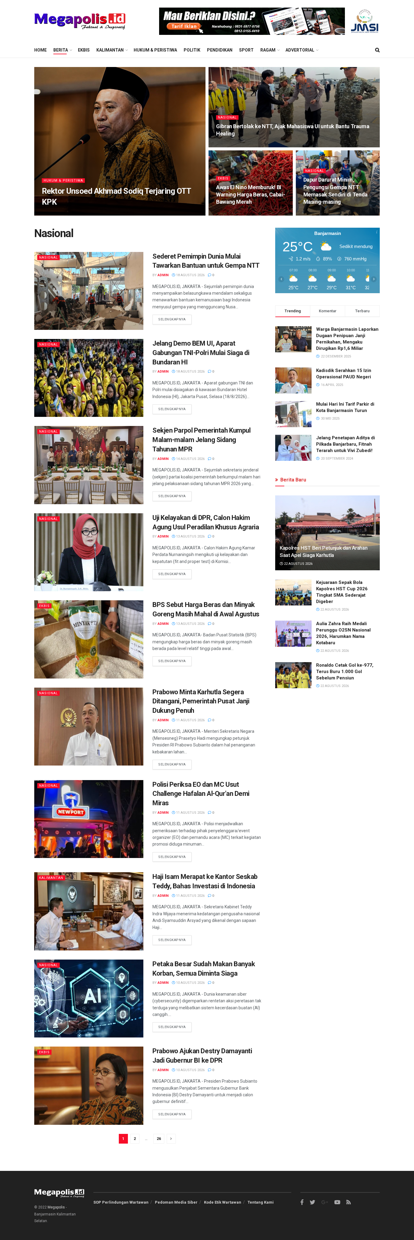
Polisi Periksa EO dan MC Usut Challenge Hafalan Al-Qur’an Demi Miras (200, 794)
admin (52, 214)
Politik (192, 50)
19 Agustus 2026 (234, 214)
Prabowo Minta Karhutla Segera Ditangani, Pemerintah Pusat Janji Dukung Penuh (200, 701)
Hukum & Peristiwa (155, 50)
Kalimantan (110, 50)
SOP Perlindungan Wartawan (121, 1202)
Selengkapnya (172, 319)
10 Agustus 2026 (190, 983)
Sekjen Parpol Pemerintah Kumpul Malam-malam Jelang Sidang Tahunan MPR (201, 440)
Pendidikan (219, 50)
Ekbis (84, 50)
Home (40, 50)
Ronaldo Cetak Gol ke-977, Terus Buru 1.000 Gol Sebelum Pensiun (344, 671)
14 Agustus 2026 (190, 459)
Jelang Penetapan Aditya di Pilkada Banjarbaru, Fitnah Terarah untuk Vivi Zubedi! (345, 444)
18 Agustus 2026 (190, 275)
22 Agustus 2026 (297, 564)
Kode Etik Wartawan (222, 1202)
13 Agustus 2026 (190, 536)
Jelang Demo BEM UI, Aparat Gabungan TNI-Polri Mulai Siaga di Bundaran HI (200, 353)
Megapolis (56, 1207)
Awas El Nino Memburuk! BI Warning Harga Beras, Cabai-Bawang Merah (250, 194)
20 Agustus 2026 (234, 145)
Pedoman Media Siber (176, 1202)
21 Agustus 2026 (79, 214)
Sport (246, 50)
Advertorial (299, 50)
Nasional (227, 117)
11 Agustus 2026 (190, 720)
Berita (60, 50)
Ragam (267, 50)
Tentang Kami (261, 1202)
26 (159, 1138)
